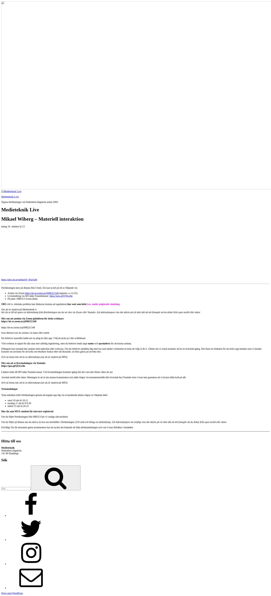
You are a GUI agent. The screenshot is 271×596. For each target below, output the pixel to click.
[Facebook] (31, 515)
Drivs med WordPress (12, 593)
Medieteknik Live (10, 196)
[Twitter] (31, 539)
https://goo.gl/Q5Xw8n (61, 296)
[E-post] (31, 588)
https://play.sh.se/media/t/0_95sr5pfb (19, 279)
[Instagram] (31, 563)
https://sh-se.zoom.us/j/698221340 (42, 293)
